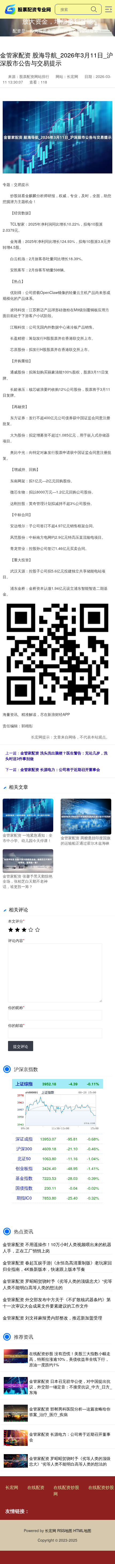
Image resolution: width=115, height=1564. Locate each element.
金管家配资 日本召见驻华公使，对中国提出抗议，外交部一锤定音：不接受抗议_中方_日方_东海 (70, 1386)
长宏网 (11, 1487)
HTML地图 (82, 1530)
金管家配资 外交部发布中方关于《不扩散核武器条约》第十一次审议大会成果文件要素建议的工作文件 (57, 1302)
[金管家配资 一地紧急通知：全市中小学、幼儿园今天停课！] (28, 814)
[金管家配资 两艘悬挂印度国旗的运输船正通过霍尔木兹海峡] (86, 816)
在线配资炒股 (66, 1487)
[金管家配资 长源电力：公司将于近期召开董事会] (16, 1438)
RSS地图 (64, 1530)
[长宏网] (28, 8)
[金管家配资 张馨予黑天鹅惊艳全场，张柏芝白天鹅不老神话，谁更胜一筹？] (28, 860)
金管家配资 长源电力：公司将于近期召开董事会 (60, 769)
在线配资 (35, 1487)
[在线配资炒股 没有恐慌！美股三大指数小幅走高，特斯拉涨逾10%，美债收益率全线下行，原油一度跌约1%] (16, 1359)
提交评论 (20, 1046)
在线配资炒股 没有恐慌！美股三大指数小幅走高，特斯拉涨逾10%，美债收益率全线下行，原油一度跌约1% (69, 1359)
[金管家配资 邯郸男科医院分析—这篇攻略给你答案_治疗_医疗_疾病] (16, 1413)
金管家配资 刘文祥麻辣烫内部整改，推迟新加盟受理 (52, 1318)
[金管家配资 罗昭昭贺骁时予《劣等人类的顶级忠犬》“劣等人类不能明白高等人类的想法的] (16, 1461)
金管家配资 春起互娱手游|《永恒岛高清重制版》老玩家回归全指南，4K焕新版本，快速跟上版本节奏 (57, 1266)
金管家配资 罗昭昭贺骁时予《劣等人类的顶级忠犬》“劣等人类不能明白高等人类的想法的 (57, 1284)
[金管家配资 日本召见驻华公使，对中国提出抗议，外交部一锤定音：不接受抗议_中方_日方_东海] (16, 1386)
